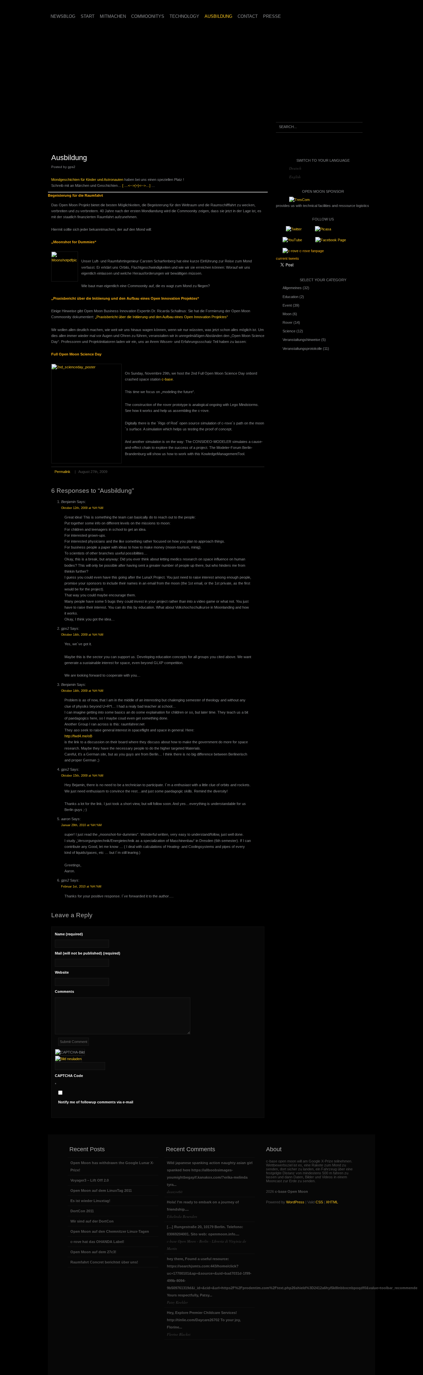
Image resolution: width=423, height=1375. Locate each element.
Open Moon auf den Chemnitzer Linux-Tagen (109, 1231)
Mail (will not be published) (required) (87, 953)
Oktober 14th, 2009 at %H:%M (82, 634)
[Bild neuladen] (68, 1059)
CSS (319, 1202)
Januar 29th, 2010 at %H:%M (81, 825)
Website (62, 972)
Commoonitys (147, 16)
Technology (184, 16)
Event (287, 305)
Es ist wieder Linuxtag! (90, 1201)
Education (290, 297)
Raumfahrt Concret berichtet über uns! (104, 1262)
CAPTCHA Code (69, 1076)
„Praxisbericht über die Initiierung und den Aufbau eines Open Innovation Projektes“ (161, 317)
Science (289, 331)
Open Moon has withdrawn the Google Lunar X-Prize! (112, 1166)
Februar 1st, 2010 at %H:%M (81, 886)
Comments (64, 991)
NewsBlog (63, 16)
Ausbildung (218, 16)
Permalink (62, 472)
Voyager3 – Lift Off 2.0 (89, 1180)
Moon (287, 314)
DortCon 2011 (82, 1211)
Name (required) (69, 934)
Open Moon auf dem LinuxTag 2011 (101, 1190)
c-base (167, 379)
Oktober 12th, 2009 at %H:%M (82, 508)
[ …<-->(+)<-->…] (136, 185)
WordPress (295, 1202)
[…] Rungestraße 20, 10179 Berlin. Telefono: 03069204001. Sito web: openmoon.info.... (206, 1238)
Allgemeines (292, 288)
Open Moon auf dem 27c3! (93, 1252)
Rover (287, 322)
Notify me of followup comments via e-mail (95, 1102)
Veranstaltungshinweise (301, 340)
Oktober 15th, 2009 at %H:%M (82, 775)
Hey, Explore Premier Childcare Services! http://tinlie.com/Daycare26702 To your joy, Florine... (204, 1324)
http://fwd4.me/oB (78, 736)
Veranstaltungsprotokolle (302, 349)
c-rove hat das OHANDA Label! (97, 1242)
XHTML (332, 1202)
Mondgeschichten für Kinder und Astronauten (87, 180)
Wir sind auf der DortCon (92, 1221)
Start (88, 16)
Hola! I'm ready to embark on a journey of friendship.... (203, 1209)
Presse (272, 16)
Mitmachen (113, 16)
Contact (248, 16)
